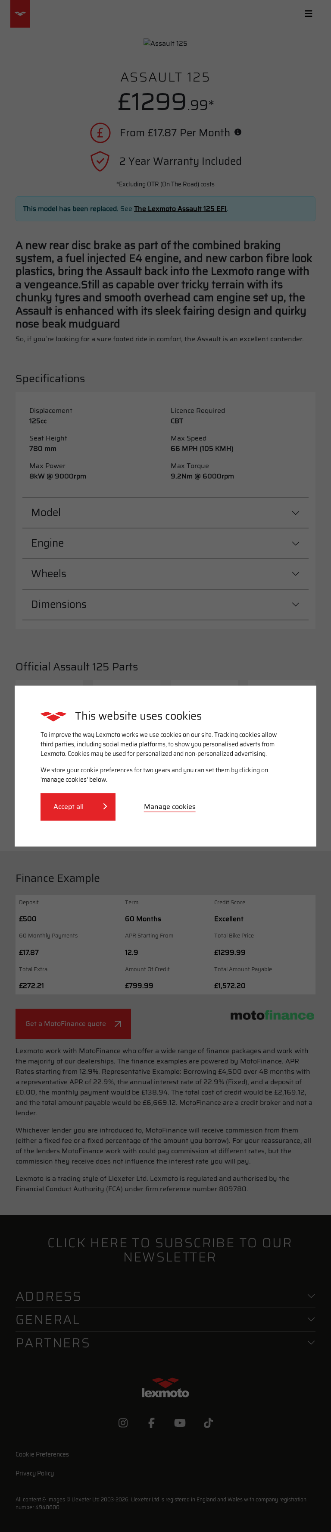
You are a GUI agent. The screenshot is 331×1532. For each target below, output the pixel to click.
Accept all (69, 806)
